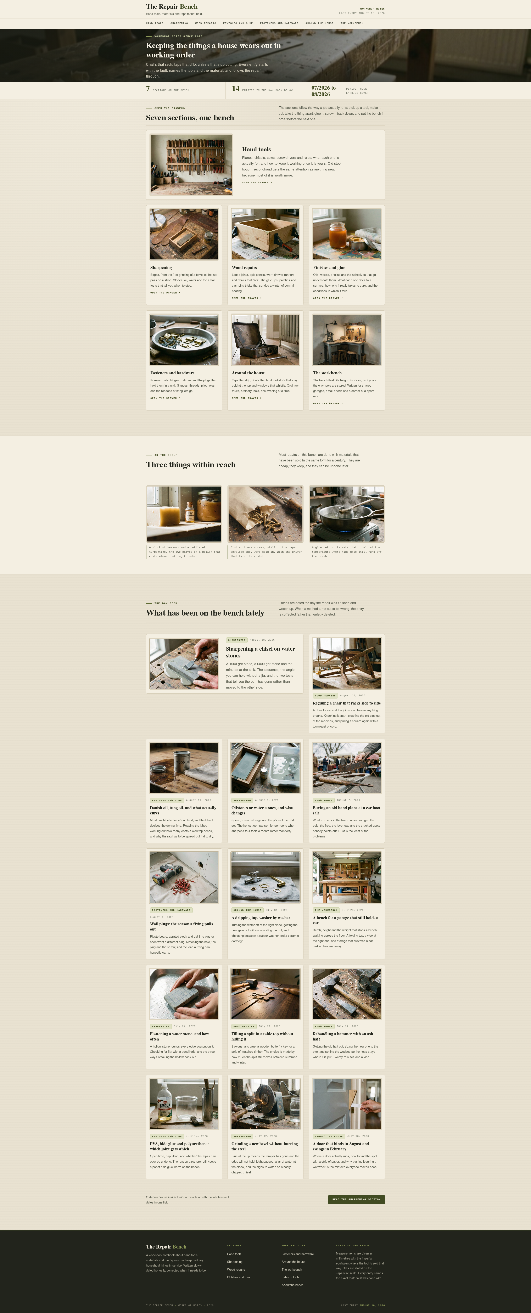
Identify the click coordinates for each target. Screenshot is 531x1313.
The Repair (171, 6)
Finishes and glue (238, 23)
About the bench (292, 1285)
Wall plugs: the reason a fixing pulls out (181, 926)
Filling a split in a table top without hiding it (262, 1036)
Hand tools (154, 23)
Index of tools (290, 1277)
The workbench (352, 23)
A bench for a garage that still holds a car (345, 920)
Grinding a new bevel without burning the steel (264, 1146)
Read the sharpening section (356, 1199)
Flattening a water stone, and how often (179, 1036)
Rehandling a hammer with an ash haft (343, 1036)
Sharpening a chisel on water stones (260, 651)
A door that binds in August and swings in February (341, 1146)
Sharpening (179, 23)
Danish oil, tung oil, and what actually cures (183, 810)
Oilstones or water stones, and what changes (262, 810)
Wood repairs (205, 23)
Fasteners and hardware (279, 23)
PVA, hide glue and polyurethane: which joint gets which (179, 1146)
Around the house (320, 23)
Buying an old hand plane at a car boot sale (346, 810)
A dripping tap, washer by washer (260, 918)
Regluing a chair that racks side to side (347, 703)
